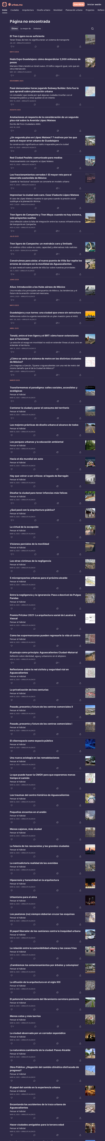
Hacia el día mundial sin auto (26, 459)
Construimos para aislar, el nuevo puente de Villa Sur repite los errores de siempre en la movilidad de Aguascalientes (46, 262)
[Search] (92, 28)
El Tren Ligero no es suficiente (27, 36)
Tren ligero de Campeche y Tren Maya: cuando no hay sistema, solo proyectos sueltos (45, 216)
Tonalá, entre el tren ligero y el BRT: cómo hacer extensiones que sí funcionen (44, 337)
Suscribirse (79, 4)
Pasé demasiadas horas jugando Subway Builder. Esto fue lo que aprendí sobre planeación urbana (44, 90)
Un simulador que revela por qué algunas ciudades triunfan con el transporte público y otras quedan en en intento (41, 96)
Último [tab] (14, 28)
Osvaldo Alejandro (29, 250)
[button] (5, 10)
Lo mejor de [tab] (25, 28)
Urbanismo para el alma (23, 897)
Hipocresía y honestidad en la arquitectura (34, 880)
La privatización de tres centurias (29, 689)
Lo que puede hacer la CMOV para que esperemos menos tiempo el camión (42, 776)
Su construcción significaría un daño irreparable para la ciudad (39, 144)
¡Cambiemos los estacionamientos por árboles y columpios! (44, 965)
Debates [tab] (37, 28)
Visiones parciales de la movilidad (29, 544)
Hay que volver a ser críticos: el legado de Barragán (39, 476)
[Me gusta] (11, 435)
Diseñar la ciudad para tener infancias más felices (38, 493)
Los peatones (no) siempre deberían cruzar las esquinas (42, 914)
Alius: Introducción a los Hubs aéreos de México (37, 287)
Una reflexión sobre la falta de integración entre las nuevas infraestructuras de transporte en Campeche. (45, 223)
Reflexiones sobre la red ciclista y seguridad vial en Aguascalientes (39, 671)
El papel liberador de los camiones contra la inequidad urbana (45, 931)
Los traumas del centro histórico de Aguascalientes (39, 795)
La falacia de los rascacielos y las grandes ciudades (39, 846)
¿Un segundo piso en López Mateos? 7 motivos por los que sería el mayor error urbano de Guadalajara (43, 139)
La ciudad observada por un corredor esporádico (37, 1033)
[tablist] (26, 28)
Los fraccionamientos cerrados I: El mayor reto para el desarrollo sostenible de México (41, 176)
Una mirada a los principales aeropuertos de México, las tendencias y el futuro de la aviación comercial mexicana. (43, 292)
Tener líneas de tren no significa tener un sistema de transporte (39, 39)
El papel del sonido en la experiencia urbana (35, 1087)
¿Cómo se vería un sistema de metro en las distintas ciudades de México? (45, 360)
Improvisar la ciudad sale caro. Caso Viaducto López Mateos (44, 195)
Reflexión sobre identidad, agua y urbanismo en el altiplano (38, 656)
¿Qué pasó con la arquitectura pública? (32, 510)
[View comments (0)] (35, 46)
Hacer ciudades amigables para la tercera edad (37, 1124)
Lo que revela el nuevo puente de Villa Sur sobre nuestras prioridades (42, 267)
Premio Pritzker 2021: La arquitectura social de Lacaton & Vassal (43, 617)
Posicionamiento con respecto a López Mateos (31, 161)
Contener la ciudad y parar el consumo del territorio (39, 407)
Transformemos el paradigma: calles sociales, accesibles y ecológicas (43, 389)
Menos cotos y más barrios (25, 1016)
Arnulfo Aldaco (24, 43)
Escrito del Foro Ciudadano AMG (25, 124)
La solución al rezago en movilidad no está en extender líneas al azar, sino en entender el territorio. (46, 344)
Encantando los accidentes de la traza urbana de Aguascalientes (38, 1106)
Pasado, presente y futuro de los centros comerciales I (41, 723)
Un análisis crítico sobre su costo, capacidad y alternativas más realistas (43, 247)
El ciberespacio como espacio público (31, 740)
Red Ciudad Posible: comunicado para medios (36, 157)
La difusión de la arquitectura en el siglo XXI (35, 982)
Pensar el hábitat (18, 394)
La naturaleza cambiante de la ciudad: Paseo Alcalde (40, 1050)
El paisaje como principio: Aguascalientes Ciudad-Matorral (44, 652)
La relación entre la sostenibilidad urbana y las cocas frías (43, 948)
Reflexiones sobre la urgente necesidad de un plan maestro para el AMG (44, 316)
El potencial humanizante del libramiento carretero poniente (44, 999)
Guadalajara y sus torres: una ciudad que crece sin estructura (45, 312)
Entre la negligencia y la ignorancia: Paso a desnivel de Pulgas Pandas (45, 597)
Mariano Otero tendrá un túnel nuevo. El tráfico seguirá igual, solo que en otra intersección (44, 67)
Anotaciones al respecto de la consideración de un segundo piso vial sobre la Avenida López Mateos (44, 119)
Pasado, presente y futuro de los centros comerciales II (41, 706)
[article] (52, 41)
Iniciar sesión (94, 4)
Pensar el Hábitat (18, 581)
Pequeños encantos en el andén (28, 812)
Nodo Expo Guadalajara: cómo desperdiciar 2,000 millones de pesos (45, 61)
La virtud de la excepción (24, 527)
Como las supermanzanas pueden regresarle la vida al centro (45, 635)
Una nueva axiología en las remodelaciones (34, 757)
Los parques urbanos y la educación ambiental (36, 442)
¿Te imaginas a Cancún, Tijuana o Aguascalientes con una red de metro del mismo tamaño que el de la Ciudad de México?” (45, 366)
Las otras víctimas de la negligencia (30, 561)
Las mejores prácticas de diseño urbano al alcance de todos (44, 425)
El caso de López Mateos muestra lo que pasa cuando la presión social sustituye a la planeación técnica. (43, 200)
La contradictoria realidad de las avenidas (34, 863)
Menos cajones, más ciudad (26, 829)
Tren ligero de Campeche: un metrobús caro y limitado (41, 243)
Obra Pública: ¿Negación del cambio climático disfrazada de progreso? (44, 1069)
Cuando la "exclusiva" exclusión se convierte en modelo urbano (39, 181)
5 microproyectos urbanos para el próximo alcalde (38, 578)
